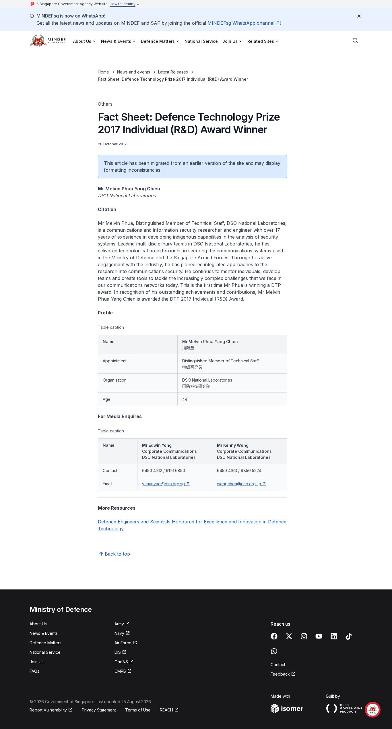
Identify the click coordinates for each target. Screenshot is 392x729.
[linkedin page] (333, 636)
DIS (118, 652)
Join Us (37, 661)
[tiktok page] (348, 636)
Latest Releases (173, 71)
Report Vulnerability (48, 709)
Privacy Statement (99, 709)
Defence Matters (45, 642)
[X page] (289, 636)
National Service (201, 41)
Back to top (117, 554)
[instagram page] (303, 636)
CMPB (120, 671)
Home (103, 71)
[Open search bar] (355, 41)
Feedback (280, 674)
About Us (38, 623)
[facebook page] (274, 636)
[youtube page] (318, 636)
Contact (278, 664)
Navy (119, 633)
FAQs (34, 671)
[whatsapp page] (274, 651)
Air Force (123, 642)
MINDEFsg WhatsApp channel (240, 23)
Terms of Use (138, 709)
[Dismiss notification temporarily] (359, 16)
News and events (133, 71)
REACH (166, 709)
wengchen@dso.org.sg (239, 483)
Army (119, 623)
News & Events (44, 633)
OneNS (121, 661)
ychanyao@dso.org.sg (163, 483)
